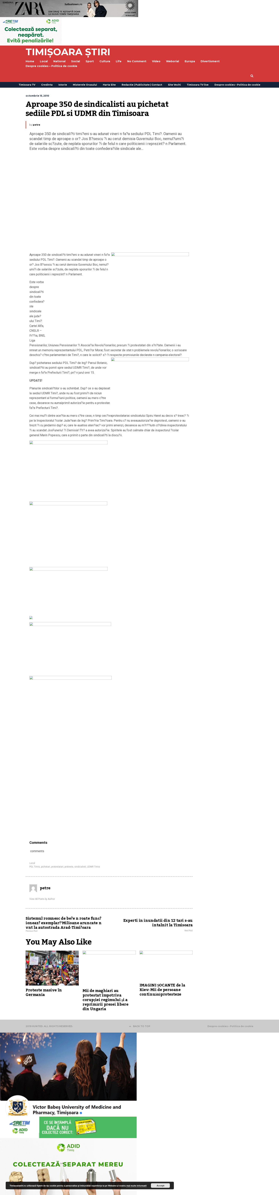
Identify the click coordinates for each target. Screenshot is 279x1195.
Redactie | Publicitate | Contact (142, 84)
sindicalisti (80, 866)
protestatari (57, 866)
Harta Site (109, 84)
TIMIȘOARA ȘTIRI (68, 52)
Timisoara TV (27, 84)
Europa (190, 61)
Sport (90, 61)
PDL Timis (34, 866)
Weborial (172, 61)
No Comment (136, 61)
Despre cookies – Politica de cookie (51, 66)
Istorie (62, 84)
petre (36, 124)
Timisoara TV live (198, 84)
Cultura (104, 61)
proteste (69, 866)
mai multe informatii (136, 1185)
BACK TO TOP (141, 1026)
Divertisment (210, 61)
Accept (160, 1185)
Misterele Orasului (85, 84)
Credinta (47, 84)
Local (32, 863)
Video (156, 61)
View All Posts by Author (42, 899)
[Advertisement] (109, 202)
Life (118, 61)
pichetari (45, 866)
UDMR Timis (93, 866)
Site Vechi (174, 84)
